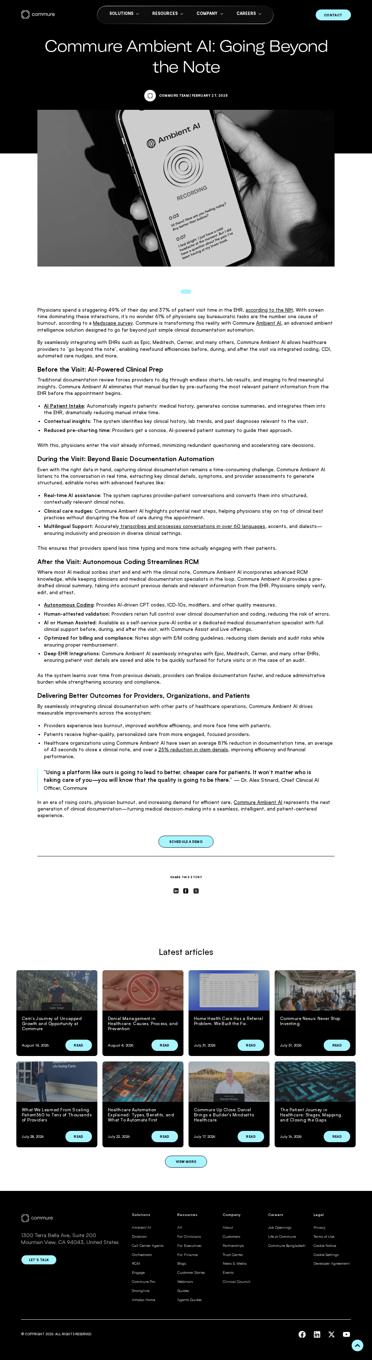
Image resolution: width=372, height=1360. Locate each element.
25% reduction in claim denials (193, 749)
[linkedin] (317, 1334)
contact (333, 15)
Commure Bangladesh (287, 1245)
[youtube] (346, 1334)
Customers (231, 1236)
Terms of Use (324, 1236)
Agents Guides (189, 1299)
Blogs (181, 1263)
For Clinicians (189, 1236)
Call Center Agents (147, 1245)
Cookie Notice (325, 1245)
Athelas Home (143, 1299)
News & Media (235, 1263)
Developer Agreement (331, 1263)
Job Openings (279, 1227)
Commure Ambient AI (258, 802)
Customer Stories (191, 1272)
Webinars (185, 1281)
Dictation (139, 1236)
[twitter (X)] (331, 1334)
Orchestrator (142, 1254)
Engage (138, 1272)
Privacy (320, 1227)
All (179, 1227)
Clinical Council (236, 1281)
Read (78, 1045)
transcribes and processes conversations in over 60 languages (192, 526)
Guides (183, 1290)
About (228, 1227)
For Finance (187, 1254)
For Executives (189, 1245)
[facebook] (302, 1334)
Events (228, 1272)
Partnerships (233, 1245)
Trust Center (233, 1254)
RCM (136, 1263)
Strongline (140, 1290)
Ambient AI (268, 323)
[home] (38, 15)
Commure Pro (143, 1281)
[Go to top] (357, 1345)
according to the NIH (269, 310)
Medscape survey (113, 323)
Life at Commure (282, 1236)
